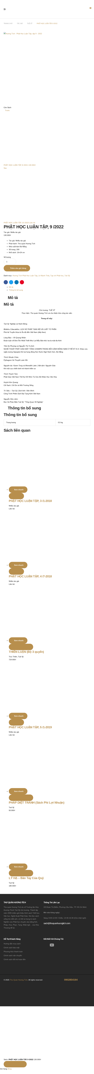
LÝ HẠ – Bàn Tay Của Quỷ (26, 878)
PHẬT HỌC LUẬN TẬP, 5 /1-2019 (30, 727)
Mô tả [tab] (13, 297)
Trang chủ (8, 23)
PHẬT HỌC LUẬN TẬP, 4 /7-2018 (30, 576)
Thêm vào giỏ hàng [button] (22, 647)
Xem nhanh (19, 490)
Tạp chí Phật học (57, 276)
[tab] (49, 287)
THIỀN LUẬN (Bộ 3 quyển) (26, 651)
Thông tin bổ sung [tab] (24, 408)
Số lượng (7, 257)
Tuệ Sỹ (29, 23)
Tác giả (20, 23)
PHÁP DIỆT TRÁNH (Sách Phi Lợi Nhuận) (36, 802)
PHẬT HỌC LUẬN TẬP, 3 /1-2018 (30, 501)
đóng (10, 1069)
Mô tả (11, 287)
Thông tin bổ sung (16, 290)
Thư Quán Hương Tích (19, 980)
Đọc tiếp (17, 496)
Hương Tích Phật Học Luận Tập (25, 276)
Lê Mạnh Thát (43, 276)
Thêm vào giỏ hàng (18, 268)
